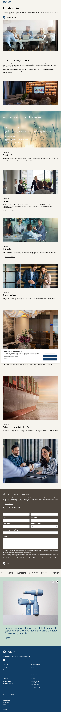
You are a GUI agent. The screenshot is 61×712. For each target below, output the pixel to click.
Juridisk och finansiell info (37, 672)
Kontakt (32, 669)
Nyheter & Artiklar (7, 681)
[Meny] (57, 2)
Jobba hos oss (34, 674)
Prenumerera (9, 660)
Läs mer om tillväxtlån (10, 256)
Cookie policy (6, 702)
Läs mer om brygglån (9, 210)
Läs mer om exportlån (10, 369)
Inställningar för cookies (50, 352)
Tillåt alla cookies (50, 359)
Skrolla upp (5, 709)
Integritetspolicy (6, 700)
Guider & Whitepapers (8, 683)
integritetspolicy (54, 550)
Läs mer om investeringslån (11, 303)
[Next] (57, 581)
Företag (5, 667)
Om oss (32, 667)
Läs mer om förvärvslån (10, 163)
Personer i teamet (9, 503)
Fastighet (5, 669)
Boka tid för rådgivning (11, 17)
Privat (4, 672)
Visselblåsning (6, 704)
